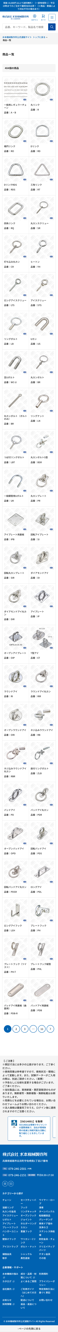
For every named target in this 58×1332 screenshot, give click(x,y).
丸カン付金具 (9, 1211)
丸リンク (35, 104)
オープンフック (28, 1215)
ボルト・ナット (28, 1246)
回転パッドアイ (38, 848)
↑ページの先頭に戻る (29, 1328)
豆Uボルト (9, 377)
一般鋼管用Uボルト (14, 495)
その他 (42, 1258)
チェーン (6, 1199)
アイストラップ (10, 1246)
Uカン (34, 338)
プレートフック (38, 925)
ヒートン (35, 261)
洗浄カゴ (43, 1227)
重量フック (26, 1231)
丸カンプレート (38, 495)
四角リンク (9, 223)
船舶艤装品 (44, 1215)
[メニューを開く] (52, 17)
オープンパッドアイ (14, 848)
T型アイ (35, 653)
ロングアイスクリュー (15, 300)
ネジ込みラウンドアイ (42, 730)
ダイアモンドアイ (39, 572)
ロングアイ (36, 887)
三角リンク (36, 184)
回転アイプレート (39, 534)
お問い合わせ (46, 1300)
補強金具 (6, 1254)
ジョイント (26, 1219)
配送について (27, 1300)
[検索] (51, 27)
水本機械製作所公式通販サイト (20, 1321)
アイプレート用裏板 (14, 534)
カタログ (7, 1281)
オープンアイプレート (15, 653)
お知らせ (6, 1300)
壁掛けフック (9, 1239)
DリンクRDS (10, 184)
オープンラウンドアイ (15, 730)
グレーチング (46, 1219)
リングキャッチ (28, 1211)
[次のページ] (50, 1028)
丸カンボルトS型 (39, 457)
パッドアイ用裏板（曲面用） (15, 1007)
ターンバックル (47, 1211)
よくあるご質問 (28, 1281)
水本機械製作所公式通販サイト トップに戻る (23, 37)
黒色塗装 (25, 1258)
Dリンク (35, 146)
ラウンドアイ (10, 691)
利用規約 (43, 1273)
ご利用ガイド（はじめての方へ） (28, 1292)
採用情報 (7, 1304)
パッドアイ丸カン (39, 809)
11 (41, 1029)
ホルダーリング (28, 1223)
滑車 (41, 1207)
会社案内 (7, 1289)
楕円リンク (9, 146)
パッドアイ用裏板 (39, 1005)
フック (24, 1207)
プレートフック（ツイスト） (15, 965)
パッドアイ (9, 809)
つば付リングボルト (14, 457)
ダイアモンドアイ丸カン (15, 613)
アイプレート (37, 611)
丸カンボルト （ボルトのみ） (15, 417)
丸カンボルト (37, 377)
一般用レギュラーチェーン (15, 106)
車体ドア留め (46, 1223)
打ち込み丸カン (12, 261)
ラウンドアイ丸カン (41, 691)
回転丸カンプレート (14, 572)
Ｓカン (24, 1227)
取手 (4, 1258)
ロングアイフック (13, 925)
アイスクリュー (38, 300)
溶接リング (8, 1207)
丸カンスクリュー (40, 223)
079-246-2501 (17, 1169)
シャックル (26, 1254)
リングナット (37, 416)
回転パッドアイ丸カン (15, 887)
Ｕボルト (6, 1219)
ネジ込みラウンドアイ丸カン (15, 770)
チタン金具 (44, 1254)
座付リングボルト (40, 768)
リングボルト (11, 338)
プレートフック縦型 (41, 964)
